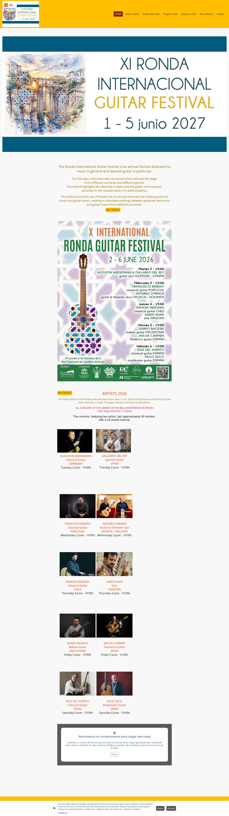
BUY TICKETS (113, 210)
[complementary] (9, 5)
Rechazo (171, 808)
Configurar (62, 812)
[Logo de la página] (20, 14)
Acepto (114, 754)
